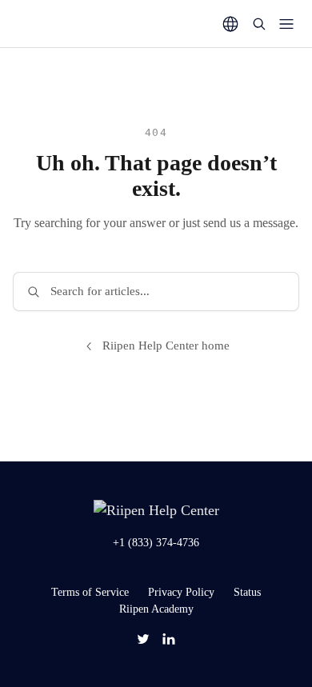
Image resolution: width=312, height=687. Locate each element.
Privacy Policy (181, 592)
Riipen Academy (156, 609)
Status (247, 592)
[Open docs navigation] (286, 24)
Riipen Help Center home (166, 345)
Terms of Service (90, 592)
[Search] (259, 24)
